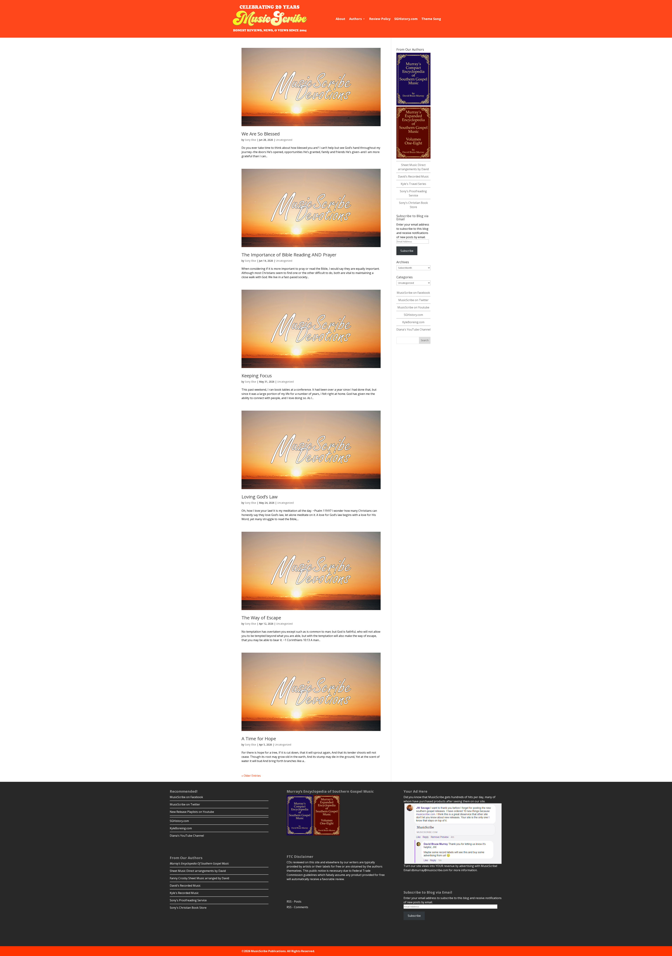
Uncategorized (284, 139)
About (340, 19)
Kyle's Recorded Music (184, 893)
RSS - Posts (294, 901)
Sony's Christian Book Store (188, 908)
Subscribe (406, 251)
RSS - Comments (297, 907)
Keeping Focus (256, 375)
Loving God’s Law (259, 497)
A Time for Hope (258, 738)
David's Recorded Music (413, 176)
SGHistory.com (406, 19)
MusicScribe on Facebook (413, 293)
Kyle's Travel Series (413, 184)
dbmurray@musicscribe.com (429, 870)
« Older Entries (251, 776)
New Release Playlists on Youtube (192, 812)
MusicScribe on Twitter (413, 300)
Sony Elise (250, 139)
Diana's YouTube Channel (413, 329)
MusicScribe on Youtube (413, 307)
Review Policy (379, 19)
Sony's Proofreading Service (188, 900)
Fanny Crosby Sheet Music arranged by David (199, 878)
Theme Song (431, 19)
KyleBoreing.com (413, 322)
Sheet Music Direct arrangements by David (198, 871)
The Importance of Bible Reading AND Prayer (288, 254)
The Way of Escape (261, 617)
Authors (355, 19)
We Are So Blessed (260, 134)
